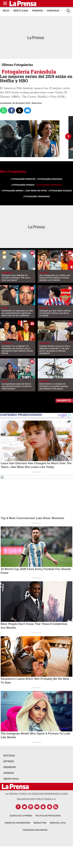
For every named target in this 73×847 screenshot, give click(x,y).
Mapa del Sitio (58, 823)
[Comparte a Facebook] (11, 110)
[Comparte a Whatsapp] (3, 110)
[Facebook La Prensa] (18, 806)
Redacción (37, 103)
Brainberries (36, 472)
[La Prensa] (15, 786)
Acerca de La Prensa (21, 816)
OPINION (8, 773)
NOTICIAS (9, 755)
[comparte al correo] (27, 110)
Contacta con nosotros (17, 823)
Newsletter (40, 823)
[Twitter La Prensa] (24, 806)
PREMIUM (9, 767)
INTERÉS (8, 761)
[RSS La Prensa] (56, 806)
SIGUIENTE (63, 400)
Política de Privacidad (47, 816)
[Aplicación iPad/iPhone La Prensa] (43, 806)
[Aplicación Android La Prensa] (49, 806)
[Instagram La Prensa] (30, 806)
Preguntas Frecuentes (35, 830)
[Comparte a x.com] (19, 110)
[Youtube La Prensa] (37, 806)
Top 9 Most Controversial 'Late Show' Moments (32, 518)
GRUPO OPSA (11, 778)
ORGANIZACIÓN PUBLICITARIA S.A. (36, 799)
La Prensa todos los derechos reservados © (36, 793)
